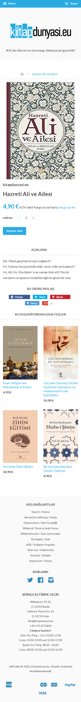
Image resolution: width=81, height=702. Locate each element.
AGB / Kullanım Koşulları (40, 544)
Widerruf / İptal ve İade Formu (40, 528)
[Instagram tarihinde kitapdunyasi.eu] (51, 581)
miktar (8, 217)
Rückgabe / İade (40, 539)
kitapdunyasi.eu (40, 666)
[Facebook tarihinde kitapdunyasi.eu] (40, 581)
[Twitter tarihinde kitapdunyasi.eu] (30, 581)
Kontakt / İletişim (40, 555)
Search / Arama (41, 511)
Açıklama (39, 249)
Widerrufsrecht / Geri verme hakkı (40, 533)
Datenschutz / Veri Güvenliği (40, 522)
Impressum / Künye (40, 560)
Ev (22, 74)
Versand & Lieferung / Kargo (40, 517)
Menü (12, 3)
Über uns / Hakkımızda (41, 549)
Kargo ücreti (66, 207)
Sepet (74, 3)
